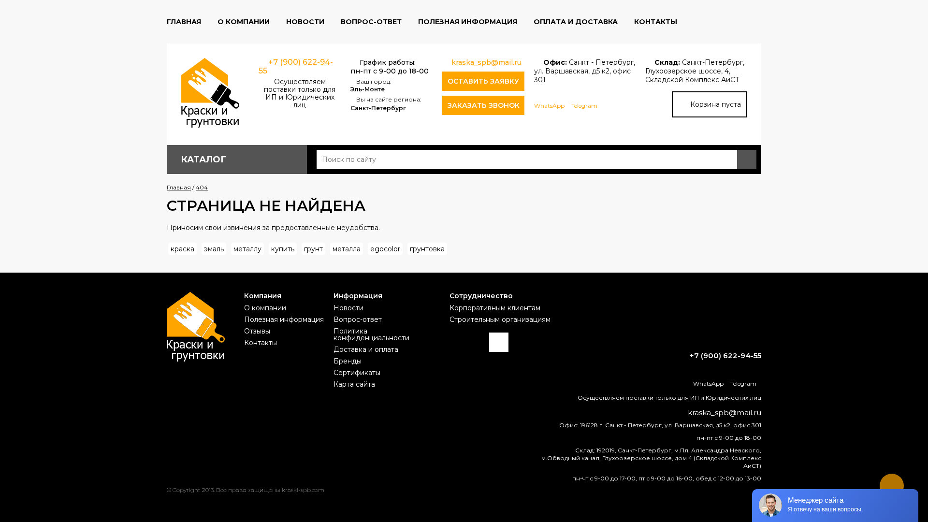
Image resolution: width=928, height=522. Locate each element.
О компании (244, 21)
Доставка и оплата (366, 349)
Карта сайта (354, 384)
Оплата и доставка (576, 21)
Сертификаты (357, 372)
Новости (305, 21)
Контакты (655, 21)
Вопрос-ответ (371, 21)
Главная (184, 21)
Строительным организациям (500, 319)
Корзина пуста (715, 104)
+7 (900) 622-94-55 (296, 66)
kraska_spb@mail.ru (486, 62)
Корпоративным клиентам (495, 308)
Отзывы (257, 331)
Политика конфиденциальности (371, 334)
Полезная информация (467, 21)
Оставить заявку (483, 81)
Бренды (348, 361)
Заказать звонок (484, 105)
